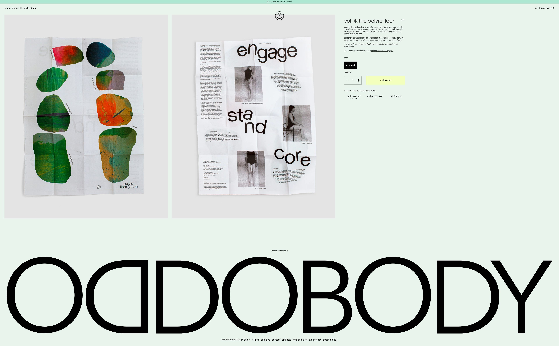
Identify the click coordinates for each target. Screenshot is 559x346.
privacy (317, 340)
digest (34, 8)
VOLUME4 (350, 65)
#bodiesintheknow (279, 250)
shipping (265, 340)
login (542, 8)
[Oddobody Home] (279, 15)
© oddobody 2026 (231, 339)
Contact (276, 340)
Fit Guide (24, 8)
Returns (255, 340)
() (550, 8)
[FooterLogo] (279, 295)
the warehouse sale (275, 1)
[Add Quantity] (358, 80)
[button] (536, 8)
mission (245, 340)
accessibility (330, 340)
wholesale (298, 340)
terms (308, 340)
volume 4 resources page (381, 50)
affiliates (286, 340)
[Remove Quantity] (347, 80)
